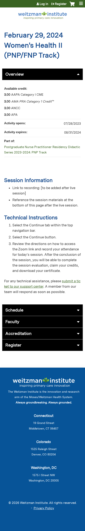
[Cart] (72, 6)
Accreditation (18, 333)
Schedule (14, 310)
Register (60, 3)
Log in (44, 3)
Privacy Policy (44, 508)
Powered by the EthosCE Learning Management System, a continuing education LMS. (68, 528)
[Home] (42, 14)
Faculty (12, 321)
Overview (14, 74)
